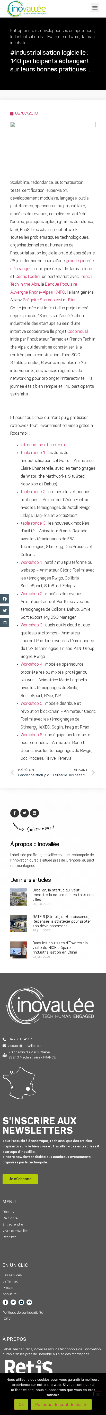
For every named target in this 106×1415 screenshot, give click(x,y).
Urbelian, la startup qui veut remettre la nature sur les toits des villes (63, 895)
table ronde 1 (33, 453)
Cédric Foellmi (27, 277)
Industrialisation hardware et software (45, 37)
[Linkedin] (21, 1302)
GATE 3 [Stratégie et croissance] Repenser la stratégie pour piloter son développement (61, 921)
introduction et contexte (43, 445)
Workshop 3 (31, 625)
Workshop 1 (31, 563)
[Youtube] (29, 1302)
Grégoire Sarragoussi (42, 300)
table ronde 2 (33, 492)
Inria (88, 269)
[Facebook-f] (5, 1302)
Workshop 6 (31, 735)
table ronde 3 (33, 524)
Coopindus (77, 332)
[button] (95, 7)
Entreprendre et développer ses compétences (52, 31)
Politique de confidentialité (61, 1404)
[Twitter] (13, 1302)
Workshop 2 (31, 594)
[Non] (97, 1394)
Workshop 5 (31, 704)
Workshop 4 (31, 665)
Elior (72, 300)
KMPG (60, 293)
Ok (21, 1404)
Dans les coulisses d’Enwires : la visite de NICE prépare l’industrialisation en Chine (60, 948)
